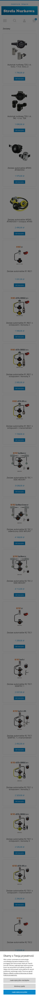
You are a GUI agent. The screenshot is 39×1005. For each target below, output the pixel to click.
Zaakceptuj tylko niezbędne (19, 980)
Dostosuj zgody (19, 986)
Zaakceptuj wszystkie (19, 992)
